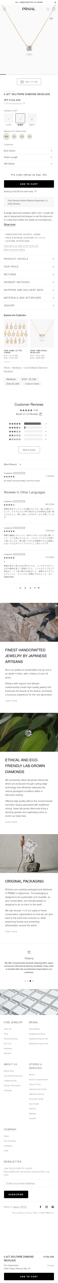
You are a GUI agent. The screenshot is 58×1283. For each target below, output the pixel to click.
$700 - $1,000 (29, 379)
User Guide (34, 1103)
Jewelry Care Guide (37, 1089)
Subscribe (16, 1194)
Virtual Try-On (35, 1084)
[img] (9, 476)
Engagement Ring (37, 1033)
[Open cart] (53, 9)
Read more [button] (9, 576)
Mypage (32, 1113)
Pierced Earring (11, 1038)
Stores (32, 1074)
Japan (41, 237)
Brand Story (9, 1070)
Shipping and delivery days (23, 289)
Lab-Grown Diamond (13, 1075)
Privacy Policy (32, 1212)
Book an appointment (38, 1079)
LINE (6, 1150)
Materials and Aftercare (22, 297)
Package (8, 1090)
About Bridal (34, 1028)
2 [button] (25, 587)
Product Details (16, 258)
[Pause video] (53, 637)
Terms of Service (18, 1212)
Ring (6, 1033)
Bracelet (7, 1053)
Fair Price (11, 266)
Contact (32, 1118)
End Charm (9, 150)
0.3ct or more (32, 383)
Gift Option (9, 163)
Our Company (10, 1140)
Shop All (7, 1028)
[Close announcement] (55, 2)
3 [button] (30, 587)
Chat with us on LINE (21, 246)
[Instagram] (46, 1207)
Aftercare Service (36, 1094)
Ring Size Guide (36, 1098)
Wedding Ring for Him (38, 1043)
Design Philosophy (12, 1085)
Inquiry (9, 305)
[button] (29, 82)
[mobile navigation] (3, 74)
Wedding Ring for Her (38, 1038)
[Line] (53, 1207)
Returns (10, 274)
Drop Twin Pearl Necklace (38, 351)
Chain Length (11, 157)
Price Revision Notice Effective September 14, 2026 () (28, 202)
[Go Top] (29, 18)
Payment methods (17, 282)
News (6, 1136)
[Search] (48, 8)
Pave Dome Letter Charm (13, 351)
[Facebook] (40, 1207)
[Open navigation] (4, 9)
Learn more (11, 700)
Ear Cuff (7, 1043)
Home (7, 367)
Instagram (8, 1145)
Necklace (16, 367)
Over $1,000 (12, 383)
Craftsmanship (10, 1080)
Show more (9, 224)
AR (51, 18)
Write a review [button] (29, 449)
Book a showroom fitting (14, 249)
